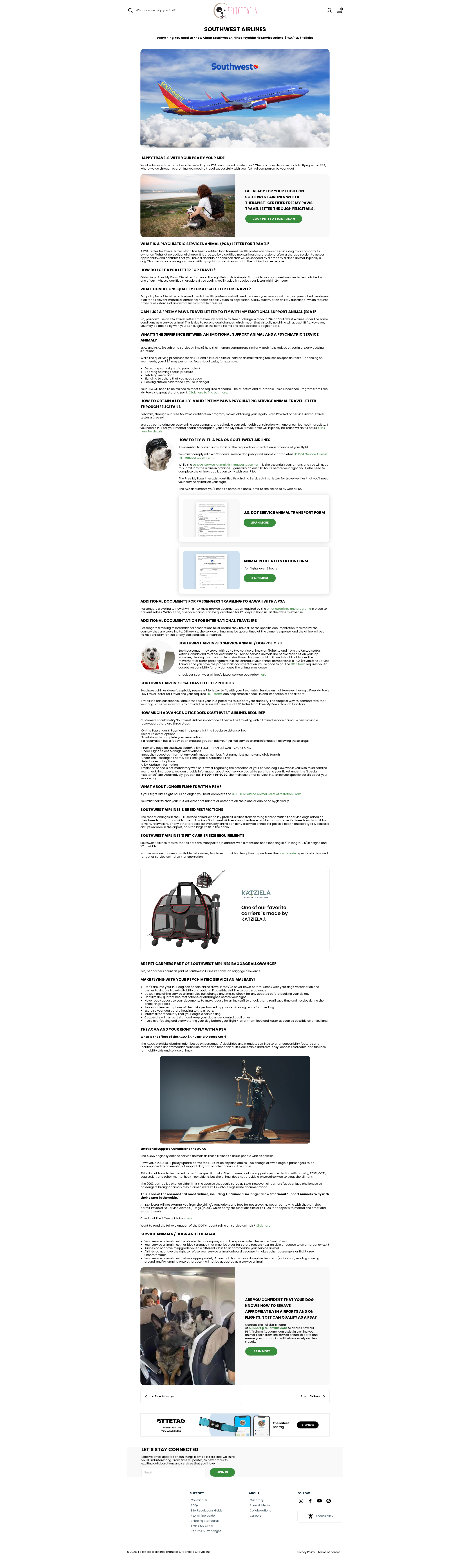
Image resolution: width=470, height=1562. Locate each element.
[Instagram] (301, 1501)
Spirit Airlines (310, 1396)
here (262, 675)
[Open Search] (130, 10)
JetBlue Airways (162, 1396)
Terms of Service (329, 1552)
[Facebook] (310, 1501)
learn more (260, 522)
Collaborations (260, 1510)
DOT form (298, 664)
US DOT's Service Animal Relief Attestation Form (266, 794)
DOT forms (215, 694)
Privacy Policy (306, 1552)
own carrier (289, 853)
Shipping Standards (205, 1521)
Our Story (256, 1500)
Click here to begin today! (273, 219)
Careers (255, 1516)
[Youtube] (319, 1501)
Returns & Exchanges (206, 1531)
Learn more (260, 578)
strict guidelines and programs (289, 609)
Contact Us (199, 1500)
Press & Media (260, 1505)
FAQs (194, 1505)
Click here (263, 1225)
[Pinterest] (328, 1501)
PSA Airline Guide (203, 1516)
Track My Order (202, 1526)
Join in (222, 1472)
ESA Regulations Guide (207, 1510)
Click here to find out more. (208, 392)
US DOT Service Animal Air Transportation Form (227, 465)
